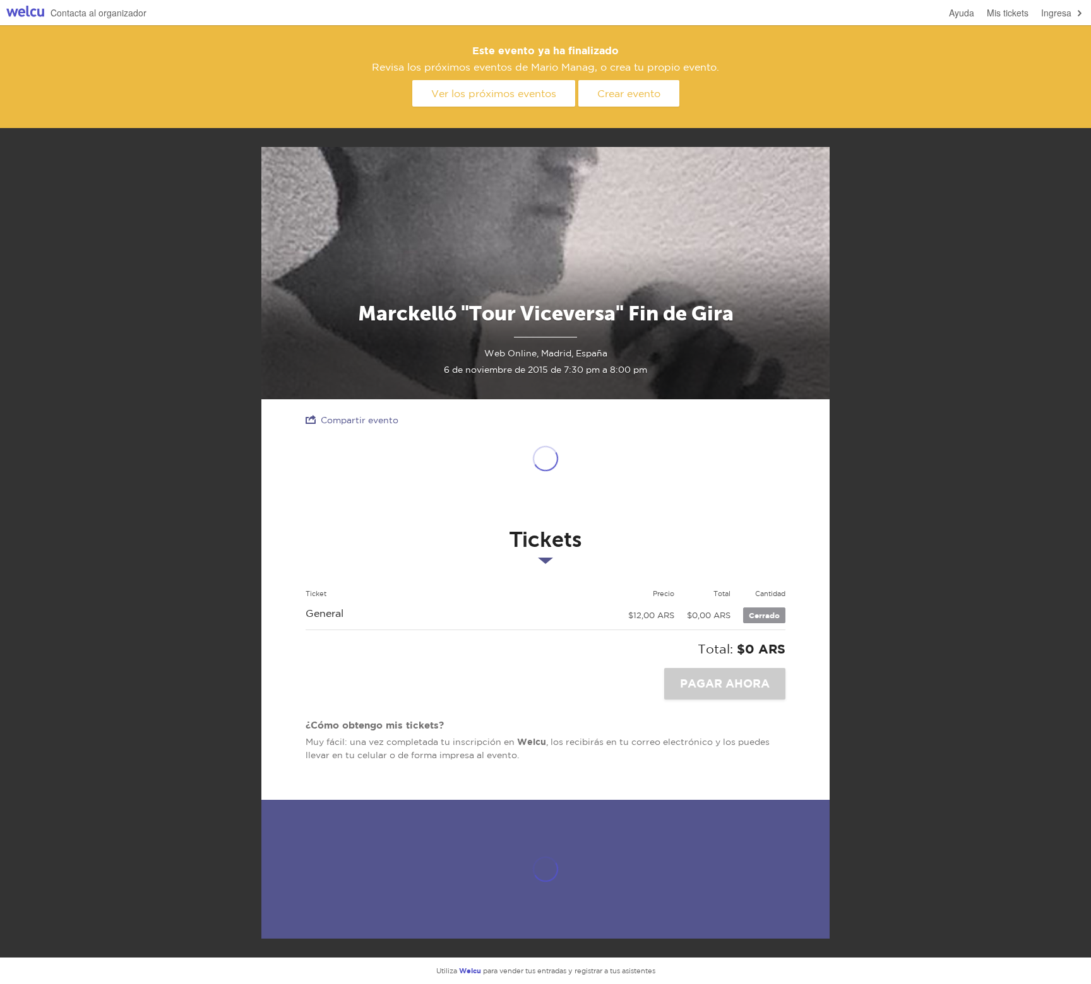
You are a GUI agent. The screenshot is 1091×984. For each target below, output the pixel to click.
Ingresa (1056, 12)
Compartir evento (359, 420)
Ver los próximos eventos (493, 93)
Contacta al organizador (98, 12)
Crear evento (628, 93)
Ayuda (961, 12)
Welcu (25, 13)
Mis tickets (1007, 12)
